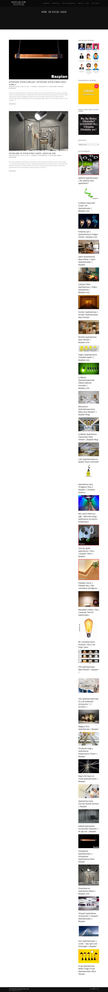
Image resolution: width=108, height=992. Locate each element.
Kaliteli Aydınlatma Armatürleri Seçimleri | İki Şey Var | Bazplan (88, 829)
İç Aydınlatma (52, 86)
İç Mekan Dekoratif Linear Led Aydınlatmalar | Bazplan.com (86, 207)
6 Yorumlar (33, 155)
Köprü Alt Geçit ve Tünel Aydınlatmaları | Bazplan (88, 779)
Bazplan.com (19, 2)
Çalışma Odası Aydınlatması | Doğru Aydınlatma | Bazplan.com (87, 288)
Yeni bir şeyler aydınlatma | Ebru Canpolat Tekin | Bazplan (86, 552)
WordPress (19, 990)
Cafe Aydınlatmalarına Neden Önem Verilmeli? (88, 460)
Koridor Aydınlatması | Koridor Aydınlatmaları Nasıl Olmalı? (88, 315)
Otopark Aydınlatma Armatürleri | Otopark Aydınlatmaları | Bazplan (88, 917)
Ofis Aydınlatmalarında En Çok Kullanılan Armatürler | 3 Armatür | (88, 702)
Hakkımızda (55, 3)
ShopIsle (11, 990)
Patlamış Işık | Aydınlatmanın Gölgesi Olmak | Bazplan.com (88, 234)
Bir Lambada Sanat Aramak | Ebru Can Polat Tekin (86, 644)
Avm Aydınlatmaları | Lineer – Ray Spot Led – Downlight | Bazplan (88, 944)
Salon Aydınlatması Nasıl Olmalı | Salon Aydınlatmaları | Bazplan (87, 260)
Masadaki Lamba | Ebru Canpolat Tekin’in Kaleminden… (88, 612)
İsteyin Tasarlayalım (68, 3)
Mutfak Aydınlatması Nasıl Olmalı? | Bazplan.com (87, 340)
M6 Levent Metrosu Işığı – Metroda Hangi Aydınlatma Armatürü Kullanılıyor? (87, 517)
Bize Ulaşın (95, 3)
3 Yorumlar (33, 86)
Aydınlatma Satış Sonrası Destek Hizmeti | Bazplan (88, 804)
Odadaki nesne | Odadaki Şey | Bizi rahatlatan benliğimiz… (88, 585)
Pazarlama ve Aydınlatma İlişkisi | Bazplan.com (32, 153)
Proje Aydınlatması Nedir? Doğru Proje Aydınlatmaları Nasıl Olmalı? (87, 970)
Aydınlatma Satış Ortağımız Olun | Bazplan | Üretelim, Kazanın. (86, 488)
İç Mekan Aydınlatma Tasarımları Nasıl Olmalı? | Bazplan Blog (88, 437)
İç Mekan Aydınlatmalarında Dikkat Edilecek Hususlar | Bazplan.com (86, 382)
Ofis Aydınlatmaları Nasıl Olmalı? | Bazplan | (88, 669)
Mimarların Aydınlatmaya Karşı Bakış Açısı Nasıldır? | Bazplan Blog (87, 410)
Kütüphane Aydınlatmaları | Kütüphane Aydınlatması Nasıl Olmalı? (86, 856)
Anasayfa (46, 3)
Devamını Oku (12, 104)
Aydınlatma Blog (43, 86)
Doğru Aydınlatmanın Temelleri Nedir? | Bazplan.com (87, 357)
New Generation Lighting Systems (18, 4)
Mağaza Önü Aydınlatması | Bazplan (88, 727)
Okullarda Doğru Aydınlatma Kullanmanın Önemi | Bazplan (87, 752)
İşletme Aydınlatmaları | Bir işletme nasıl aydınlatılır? (88, 181)
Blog (87, 3)
